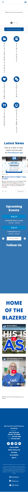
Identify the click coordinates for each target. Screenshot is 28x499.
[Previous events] (3, 229)
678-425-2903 (16, 427)
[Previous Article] (3, 182)
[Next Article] (6, 182)
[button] (25, 2)
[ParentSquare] (14, 468)
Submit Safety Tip (14, 440)
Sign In (14, 448)
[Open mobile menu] (3, 2)
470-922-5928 (15, 429)
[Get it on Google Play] (14, 471)
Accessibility (14, 445)
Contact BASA (14, 438)
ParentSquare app (15, 143)
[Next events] (25, 229)
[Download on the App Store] (14, 475)
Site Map (14, 443)
